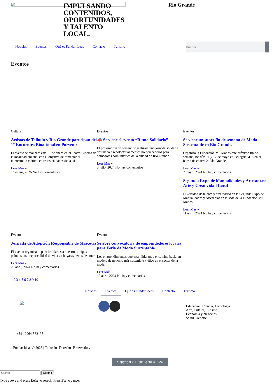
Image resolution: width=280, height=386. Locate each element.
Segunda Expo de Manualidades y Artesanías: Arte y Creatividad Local (224, 183)
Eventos (41, 46)
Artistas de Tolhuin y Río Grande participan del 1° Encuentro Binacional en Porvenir (54, 142)
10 (36, 280)
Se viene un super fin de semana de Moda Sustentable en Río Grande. (220, 142)
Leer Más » (19, 168)
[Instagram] (114, 306)
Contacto (99, 46)
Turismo (119, 46)
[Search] (267, 47)
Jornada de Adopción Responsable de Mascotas (53, 243)
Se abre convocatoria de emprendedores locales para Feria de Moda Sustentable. (139, 245)
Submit (47, 372)
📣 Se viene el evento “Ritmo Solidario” (132, 139)
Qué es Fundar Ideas (69, 46)
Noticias (21, 46)
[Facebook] (103, 306)
